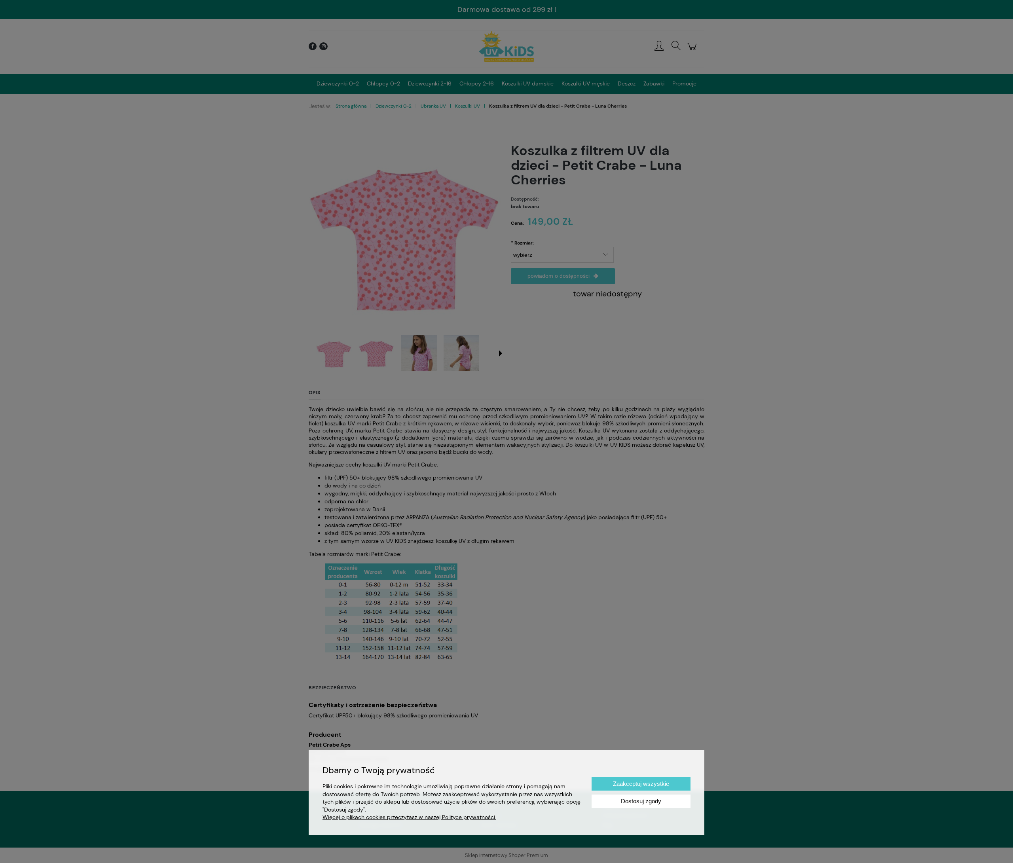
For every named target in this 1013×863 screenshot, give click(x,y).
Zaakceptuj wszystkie (641, 783)
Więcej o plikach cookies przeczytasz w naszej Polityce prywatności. (409, 817)
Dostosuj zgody (641, 801)
